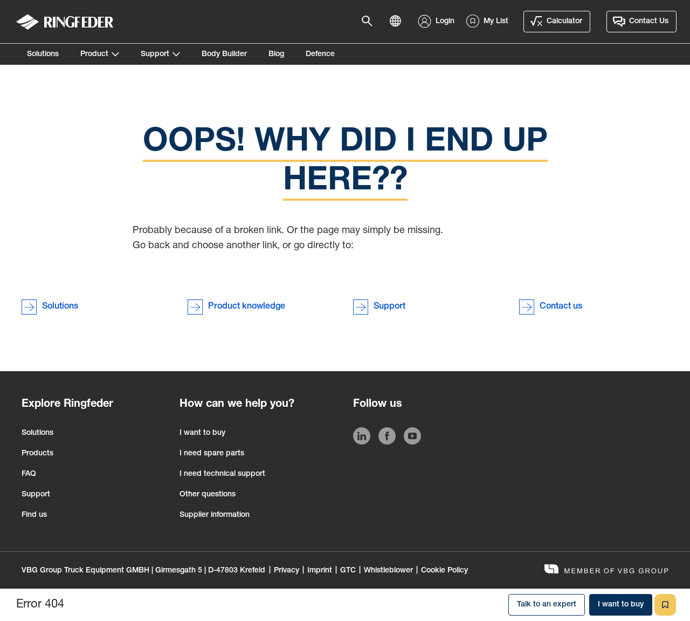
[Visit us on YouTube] (412, 438)
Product (94, 54)
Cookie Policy (444, 571)
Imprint (319, 571)
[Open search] (370, 21)
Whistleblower (388, 571)
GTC (348, 571)
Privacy (286, 571)
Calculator (564, 21)
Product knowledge (246, 307)
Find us (34, 515)
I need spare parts (212, 454)
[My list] (665, 605)
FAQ (29, 474)
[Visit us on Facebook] (387, 438)
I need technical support (222, 474)
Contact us (561, 307)
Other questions (208, 495)
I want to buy (202, 433)
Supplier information (215, 515)
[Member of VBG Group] (606, 570)
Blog (276, 54)
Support (155, 54)
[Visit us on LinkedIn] (361, 438)
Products (37, 454)
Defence (320, 54)
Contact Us (648, 21)
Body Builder (224, 54)
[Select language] (398, 21)
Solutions (43, 54)
